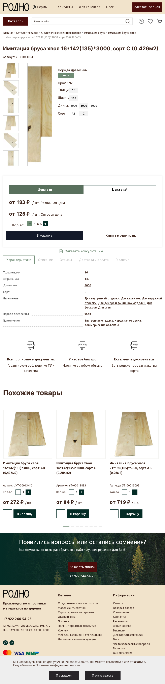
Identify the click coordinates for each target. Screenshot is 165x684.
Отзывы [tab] (66, 260)
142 (87, 278)
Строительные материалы (76, 612)
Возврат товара (123, 607)
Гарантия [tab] (122, 260)
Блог (109, 7)
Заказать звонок (147, 7)
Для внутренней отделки (102, 298)
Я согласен (63, 675)
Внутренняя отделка (99, 320)
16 (86, 272)
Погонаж (63, 621)
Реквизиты (120, 621)
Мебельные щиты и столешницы (80, 634)
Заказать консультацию (84, 251)
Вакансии (119, 630)
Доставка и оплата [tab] (94, 260)
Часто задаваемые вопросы (131, 644)
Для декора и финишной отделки (121, 303)
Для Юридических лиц (128, 634)
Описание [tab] (45, 260)
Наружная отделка (127, 320)
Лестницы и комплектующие (77, 639)
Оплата (118, 603)
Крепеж (63, 630)
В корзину (44, 235)
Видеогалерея (122, 652)
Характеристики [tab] (18, 260)
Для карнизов (130, 298)
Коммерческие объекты (102, 325)
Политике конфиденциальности (58, 665)
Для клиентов (89, 7)
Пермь (41, 7)
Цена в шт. (46, 189)
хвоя (88, 314)
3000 (88, 285)
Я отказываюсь (102, 675)
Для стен (104, 307)
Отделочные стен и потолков (78, 603)
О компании (121, 612)
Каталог (14, 21)
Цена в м (119, 189)
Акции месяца (122, 625)
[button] (66, 526)
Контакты (65, 7)
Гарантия (119, 648)
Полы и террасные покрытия (77, 625)
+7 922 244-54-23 (82, 576)
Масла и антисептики (72, 607)
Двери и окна (66, 616)
